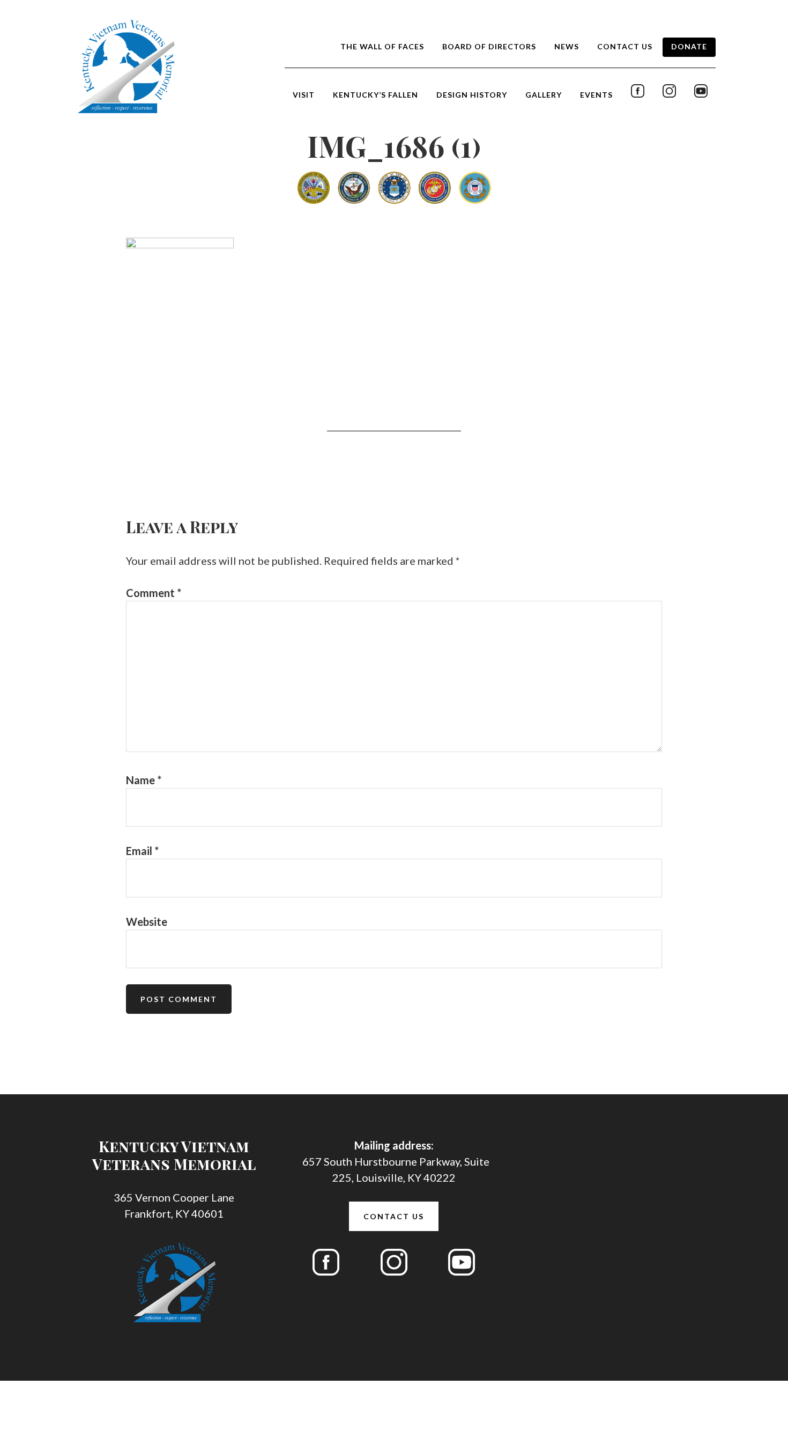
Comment (153, 592)
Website (146, 921)
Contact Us (393, 1216)
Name (143, 780)
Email (142, 850)
